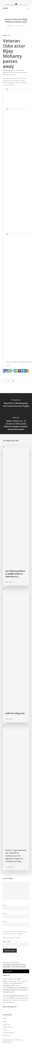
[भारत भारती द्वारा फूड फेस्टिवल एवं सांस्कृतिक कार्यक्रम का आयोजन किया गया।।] (16, 516)
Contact (5, 1030)
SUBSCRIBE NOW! (8, 971)
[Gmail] (13, 370)
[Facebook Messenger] (21, 370)
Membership (6, 1024)
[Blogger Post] (26, 370)
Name (5, 905)
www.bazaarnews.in (8, 1002)
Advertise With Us (7, 1027)
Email (5, 913)
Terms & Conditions (8, 1032)
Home (4, 1018)
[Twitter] (8, 370)
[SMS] (17, 370)
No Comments (21, 25)
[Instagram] (6, 370)
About (4, 1021)
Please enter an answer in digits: (11, 937)
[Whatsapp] (10, 370)
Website (5, 921)
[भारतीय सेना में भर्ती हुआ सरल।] (16, 655)
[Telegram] (15, 370)
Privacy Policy (6, 1035)
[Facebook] (4, 370)
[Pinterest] (19, 370)
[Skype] (24, 370)
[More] (28, 370)
